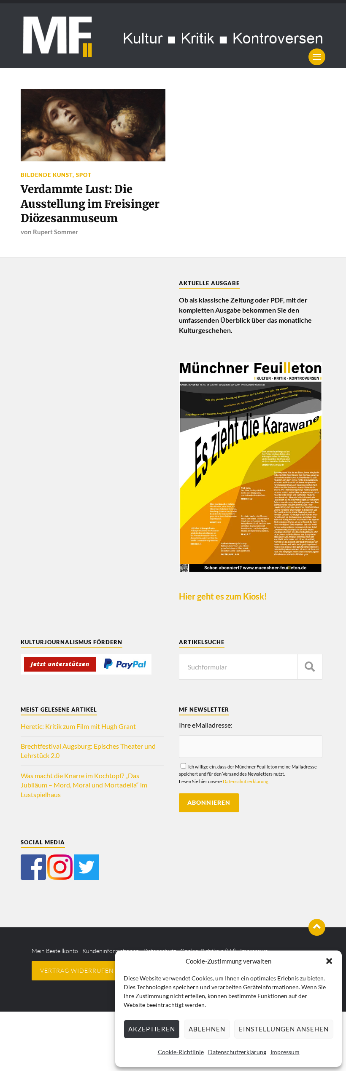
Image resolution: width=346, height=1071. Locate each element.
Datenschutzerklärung (237, 1051)
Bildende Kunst (47, 174)
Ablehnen (207, 1029)
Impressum (285, 1051)
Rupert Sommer (55, 232)
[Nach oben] (316, 927)
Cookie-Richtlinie (181, 1051)
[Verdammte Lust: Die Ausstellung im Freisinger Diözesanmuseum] (93, 125)
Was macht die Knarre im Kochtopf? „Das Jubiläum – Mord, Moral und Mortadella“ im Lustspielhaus (84, 784)
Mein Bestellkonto (55, 950)
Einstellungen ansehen (284, 1029)
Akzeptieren (151, 1029)
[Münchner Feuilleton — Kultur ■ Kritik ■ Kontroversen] (173, 35)
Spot (84, 174)
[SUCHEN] (309, 667)
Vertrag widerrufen (77, 970)
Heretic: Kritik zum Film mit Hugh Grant (78, 726)
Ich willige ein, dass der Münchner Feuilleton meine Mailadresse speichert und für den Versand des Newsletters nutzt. (248, 774)
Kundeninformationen (110, 950)
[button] (329, 961)
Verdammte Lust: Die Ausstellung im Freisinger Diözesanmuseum (90, 203)
